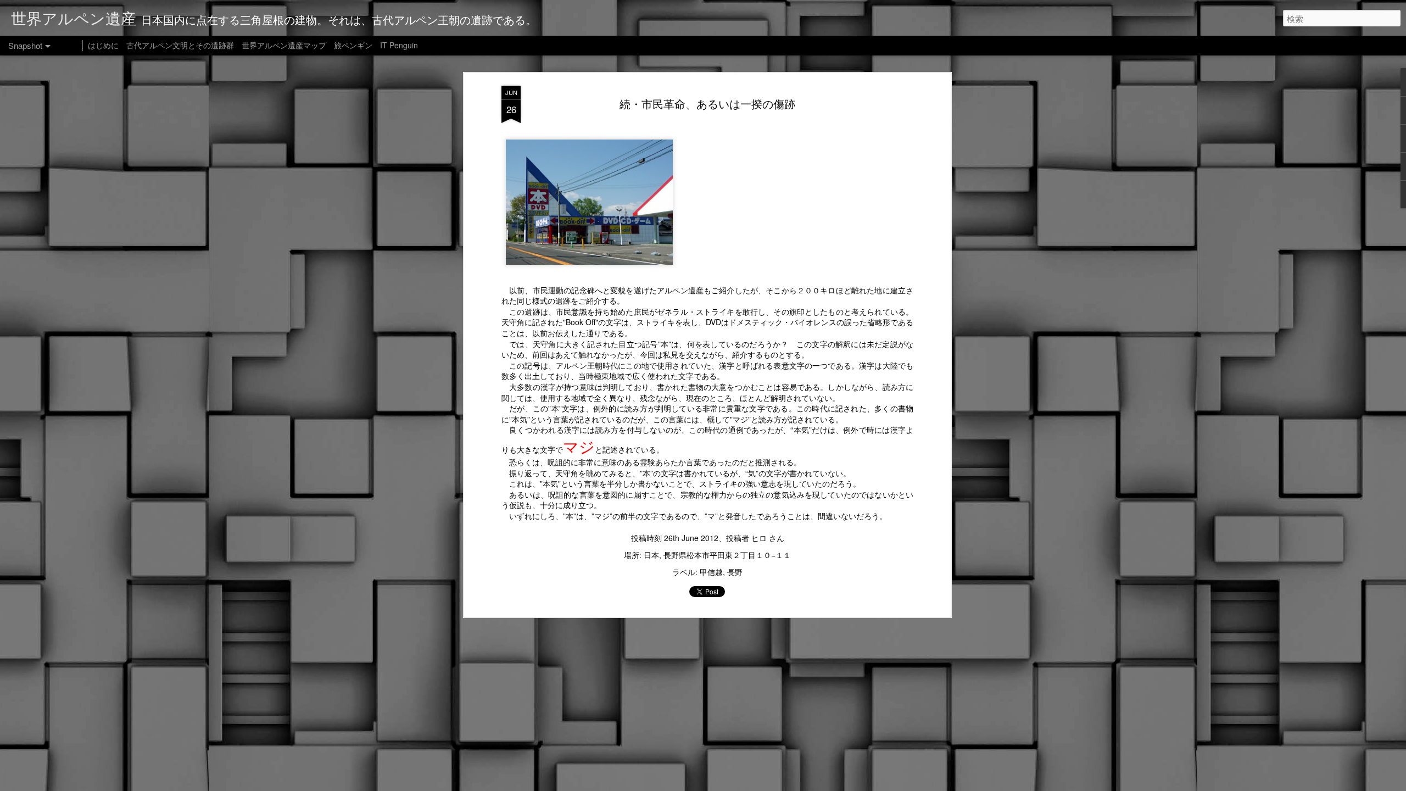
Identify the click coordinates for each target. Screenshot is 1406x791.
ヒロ (759, 537)
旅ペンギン (353, 45)
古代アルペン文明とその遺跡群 (180, 45)
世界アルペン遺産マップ (284, 45)
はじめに (103, 45)
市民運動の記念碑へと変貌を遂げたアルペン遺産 (618, 290)
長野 (735, 571)
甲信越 (711, 571)
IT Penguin (399, 45)
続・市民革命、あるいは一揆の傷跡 (707, 104)
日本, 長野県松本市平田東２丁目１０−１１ (717, 554)
